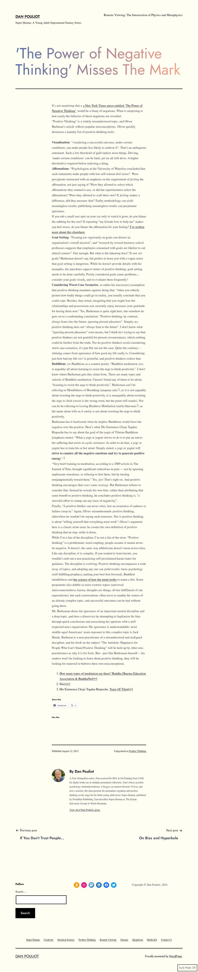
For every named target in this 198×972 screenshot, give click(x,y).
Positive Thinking (137, 751)
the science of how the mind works (95, 579)
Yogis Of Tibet (119, 689)
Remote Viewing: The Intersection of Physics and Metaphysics (143, 15)
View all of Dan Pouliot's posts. (84, 809)
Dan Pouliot (27, 16)
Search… (20, 891)
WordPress (175, 956)
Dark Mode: (185, 968)
